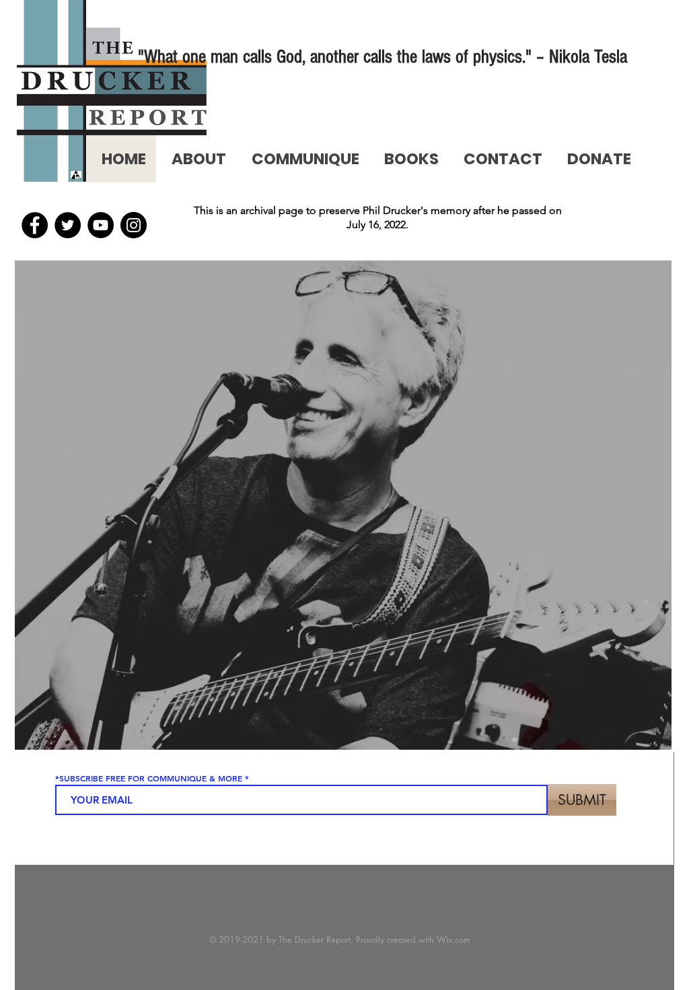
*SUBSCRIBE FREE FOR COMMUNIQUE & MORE (148, 778)
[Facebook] (35, 225)
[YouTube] (100, 225)
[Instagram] (133, 225)
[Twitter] (68, 225)
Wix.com (453, 939)
